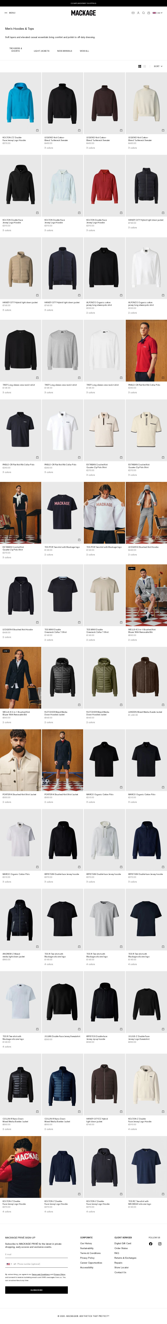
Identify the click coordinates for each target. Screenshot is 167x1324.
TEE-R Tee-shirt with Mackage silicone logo (55, 955)
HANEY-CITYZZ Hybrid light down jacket (97, 1120)
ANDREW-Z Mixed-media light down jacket (13, 955)
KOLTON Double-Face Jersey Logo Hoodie (13, 221)
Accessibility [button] (86, 1267)
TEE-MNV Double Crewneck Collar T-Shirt (56, 631)
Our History (86, 1243)
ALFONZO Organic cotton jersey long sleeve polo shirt (99, 304)
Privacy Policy (59, 1274)
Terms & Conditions (90, 1253)
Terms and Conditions (41, 1274)
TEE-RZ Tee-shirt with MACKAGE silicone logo (139, 1202)
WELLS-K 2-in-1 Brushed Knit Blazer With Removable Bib (142, 631)
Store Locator (121, 1267)
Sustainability (87, 1248)
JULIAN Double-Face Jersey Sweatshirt (62, 1036)
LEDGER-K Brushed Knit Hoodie (143, 547)
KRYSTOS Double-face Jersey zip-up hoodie (96, 1038)
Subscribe (36, 1290)
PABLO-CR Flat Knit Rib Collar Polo (144, 385)
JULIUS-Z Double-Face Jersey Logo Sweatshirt (139, 1038)
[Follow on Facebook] (151, 1244)
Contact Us (120, 1272)
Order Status (121, 1248)
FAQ (116, 1253)
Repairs (118, 1262)
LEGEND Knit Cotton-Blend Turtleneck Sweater (56, 139)
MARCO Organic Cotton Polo (99, 795)
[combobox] (10, 1264)
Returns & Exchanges (125, 1257)
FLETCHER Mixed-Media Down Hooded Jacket (56, 713)
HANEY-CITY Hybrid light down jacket (145, 220)
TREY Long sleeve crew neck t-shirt (19, 385)
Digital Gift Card (122, 1243)
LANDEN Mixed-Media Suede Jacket (145, 712)
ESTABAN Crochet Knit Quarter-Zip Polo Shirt (97, 466)
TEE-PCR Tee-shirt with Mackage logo (62, 547)
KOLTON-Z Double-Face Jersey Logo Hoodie (139, 1120)
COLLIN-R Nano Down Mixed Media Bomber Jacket (15, 1120)
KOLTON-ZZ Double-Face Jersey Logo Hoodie (14, 139)
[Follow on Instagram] (160, 1244)
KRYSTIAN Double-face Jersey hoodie (62, 874)
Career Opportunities (91, 1262)
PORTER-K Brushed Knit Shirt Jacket (19, 795)
